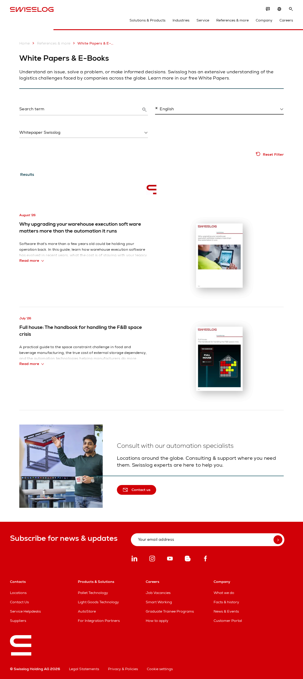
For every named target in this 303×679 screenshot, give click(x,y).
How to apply (157, 620)
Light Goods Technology (98, 602)
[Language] (279, 9)
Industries (181, 20)
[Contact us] (268, 9)
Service (203, 20)
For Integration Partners (99, 620)
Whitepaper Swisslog (35, 142)
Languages (163, 118)
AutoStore (87, 611)
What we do (224, 592)
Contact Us (19, 602)
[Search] (291, 9)
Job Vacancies (158, 592)
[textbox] (82, 132)
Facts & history (226, 602)
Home (24, 43)
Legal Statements (84, 669)
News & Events (226, 611)
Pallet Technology (93, 592)
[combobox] (219, 108)
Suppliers (18, 620)
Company (264, 20)
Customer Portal (228, 620)
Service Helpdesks (25, 611)
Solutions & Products (147, 20)
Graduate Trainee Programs (170, 611)
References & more (232, 20)
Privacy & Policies (123, 669)
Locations (18, 592)
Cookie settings (160, 669)
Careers (286, 20)
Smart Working (159, 602)
